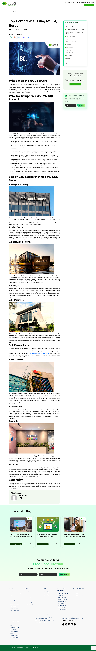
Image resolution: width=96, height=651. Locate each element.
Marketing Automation (47, 598)
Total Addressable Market (16, 594)
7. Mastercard (69, 52)
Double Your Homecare (79, 594)
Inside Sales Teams (78, 591)
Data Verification (30, 598)
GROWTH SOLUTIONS (60, 5)
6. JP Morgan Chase (70, 50)
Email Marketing (61, 603)
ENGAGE (37, 5)
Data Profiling (29, 600)
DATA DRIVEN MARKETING (47, 5)
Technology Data (14, 600)
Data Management (30, 602)
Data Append (29, 596)
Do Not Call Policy (14, 631)
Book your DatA (64, 574)
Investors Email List (14, 598)
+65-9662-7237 (70, 620)
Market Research (62, 605)
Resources (76, 5)
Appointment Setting (46, 596)
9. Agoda (68, 58)
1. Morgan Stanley (70, 36)
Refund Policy (13, 619)
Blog (14, 11)
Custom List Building (62, 609)
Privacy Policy (13, 617)
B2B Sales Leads (14, 596)
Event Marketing (61, 607)
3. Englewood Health (71, 41)
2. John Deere (69, 39)
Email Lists (12, 591)
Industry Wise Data (14, 604)
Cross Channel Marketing (79, 598)
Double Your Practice (79, 596)
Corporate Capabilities (15, 635)
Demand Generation (62, 599)
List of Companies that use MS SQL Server (74, 33)
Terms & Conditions (14, 621)
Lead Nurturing (45, 591)
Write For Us (13, 629)
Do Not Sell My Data (14, 627)
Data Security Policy (14, 637)
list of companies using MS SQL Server (38, 353)
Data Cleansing (29, 604)
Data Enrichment (29, 591)
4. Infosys (68, 44)
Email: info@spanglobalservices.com (85, 2)
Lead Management (46, 594)
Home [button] (10, 11)
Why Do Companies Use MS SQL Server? (75, 29)
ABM (43, 600)
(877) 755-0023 (44, 622)
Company (69, 5)
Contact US (89, 5)
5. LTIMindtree (69, 47)
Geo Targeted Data (14, 610)
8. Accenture (69, 55)
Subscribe (81, 105)
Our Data (26, 5)
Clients (11, 633)
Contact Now (75, 84)
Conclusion (68, 63)
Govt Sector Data (14, 608)
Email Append (29, 594)
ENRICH (32, 5)
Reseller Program (14, 623)
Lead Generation (62, 597)
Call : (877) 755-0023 (70, 2)
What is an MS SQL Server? (73, 26)
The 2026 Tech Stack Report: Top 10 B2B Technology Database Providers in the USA (21, 536)
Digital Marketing (62, 601)
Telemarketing (61, 595)
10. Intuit (68, 61)
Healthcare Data (13, 606)
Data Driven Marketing (63, 593)
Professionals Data (14, 602)
